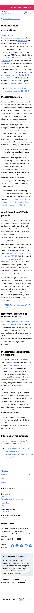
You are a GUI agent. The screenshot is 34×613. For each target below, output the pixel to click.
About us (4, 471)
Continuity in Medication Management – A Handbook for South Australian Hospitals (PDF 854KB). (15, 202)
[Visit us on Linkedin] (26, 545)
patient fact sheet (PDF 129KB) (16, 88)
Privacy (24, 580)
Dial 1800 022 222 (8, 505)
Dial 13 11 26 (5, 518)
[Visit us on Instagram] (17, 545)
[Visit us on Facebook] (12, 545)
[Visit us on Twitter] (21, 545)
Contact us (5, 475)
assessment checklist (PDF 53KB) (17, 91)
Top (30, 475)
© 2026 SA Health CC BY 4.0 (10, 580)
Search (3, 478)
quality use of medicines (20, 84)
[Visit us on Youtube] (30, 545)
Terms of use (5, 582)
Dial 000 (4, 496)
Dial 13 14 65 (5, 512)
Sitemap (4, 482)
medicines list (22, 41)
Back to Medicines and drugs (11, 19)
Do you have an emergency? (21, 7)
